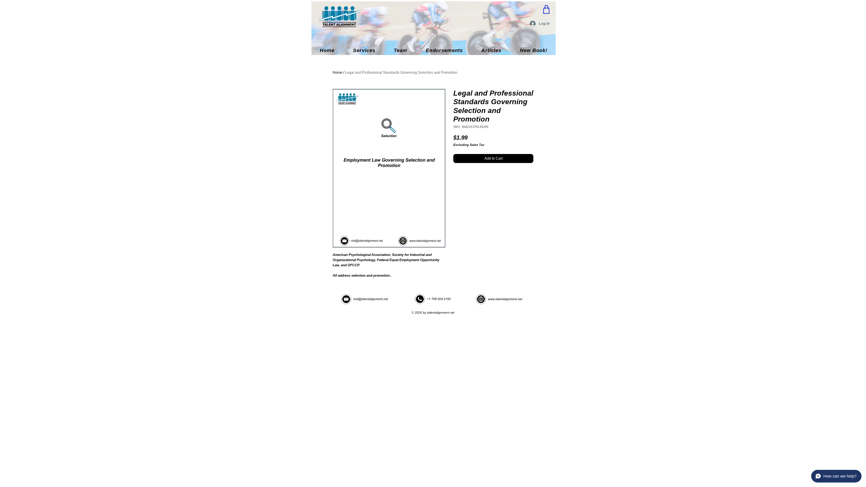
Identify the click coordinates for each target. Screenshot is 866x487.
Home (337, 72)
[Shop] (546, 9)
